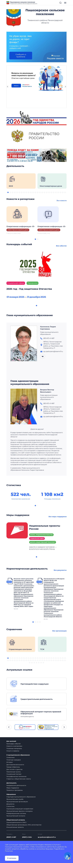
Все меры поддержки (58, 517)
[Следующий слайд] (65, 86)
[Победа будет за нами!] (36, 155)
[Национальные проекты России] (17, 530)
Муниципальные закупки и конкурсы (19, 811)
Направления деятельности (16, 785)
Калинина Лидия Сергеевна (48, 328)
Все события (61, 246)
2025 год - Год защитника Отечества (29, 289)
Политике (9, 851)
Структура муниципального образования (21, 797)
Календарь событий (13, 744)
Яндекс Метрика (44, 845)
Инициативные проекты (15, 827)
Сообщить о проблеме (20, 55)
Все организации (59, 631)
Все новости (62, 200)
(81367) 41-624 (27, 837)
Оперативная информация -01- (20, 226)
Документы (10, 804)
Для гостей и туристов (14, 769)
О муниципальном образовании (18, 755)
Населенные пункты (13, 772)
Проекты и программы (14, 790)
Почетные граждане (13, 760)
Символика (10, 757)
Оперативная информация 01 (17, 230)
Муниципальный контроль (15, 816)
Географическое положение (16, 776)
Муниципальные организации (17, 801)
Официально (11, 794)
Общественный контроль (15, 820)
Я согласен (11, 858)
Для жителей (11, 741)
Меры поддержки (12, 788)
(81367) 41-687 (11, 837)
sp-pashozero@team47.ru (47, 837)
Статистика (10, 806)
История (9, 762)
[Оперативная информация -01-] (17, 214)
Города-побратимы (13, 767)
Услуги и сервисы (12, 751)
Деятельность (11, 783)
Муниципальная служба (14, 799)
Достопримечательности (15, 764)
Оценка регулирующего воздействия (19, 809)
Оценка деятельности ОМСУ (16, 822)
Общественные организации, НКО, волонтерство (23, 825)
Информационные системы (16, 813)
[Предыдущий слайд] (7, 86)
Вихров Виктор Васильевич (47, 391)
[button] (8, 192)
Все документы (60, 570)
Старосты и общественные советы (18, 779)
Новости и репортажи (14, 746)
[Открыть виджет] (67, 856)
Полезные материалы (14, 748)
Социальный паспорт (13, 774)
